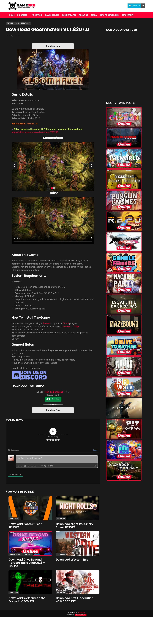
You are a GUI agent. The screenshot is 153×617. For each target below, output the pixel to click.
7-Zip (76, 326)
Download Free (53, 410)
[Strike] (28, 465)
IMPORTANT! (127, 15)
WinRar (66, 326)
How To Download (54, 391)
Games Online (52, 15)
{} (48, 465)
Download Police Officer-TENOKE (25, 525)
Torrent (46, 323)
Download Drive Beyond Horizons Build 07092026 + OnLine (26, 563)
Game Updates (69, 15)
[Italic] (21, 465)
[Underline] (25, 465)
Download (56, 399)
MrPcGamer (80, 615)
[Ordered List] (31, 465)
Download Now (53, 46)
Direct (66, 323)
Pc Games (14, 519)
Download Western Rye (72, 560)
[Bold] (18, 465)
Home (11, 15)
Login (95, 450)
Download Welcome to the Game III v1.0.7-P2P (26, 599)
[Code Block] (42, 465)
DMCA (94, 15)
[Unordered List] (35, 465)
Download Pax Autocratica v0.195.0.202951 (74, 599)
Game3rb (81, 612)
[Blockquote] (38, 465)
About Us (83, 15)
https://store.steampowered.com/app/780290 (35, 132)
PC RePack (37, 15)
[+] (51, 465)
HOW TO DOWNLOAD (109, 15)
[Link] (45, 465)
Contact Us (136, 6)
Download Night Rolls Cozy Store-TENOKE (74, 525)
